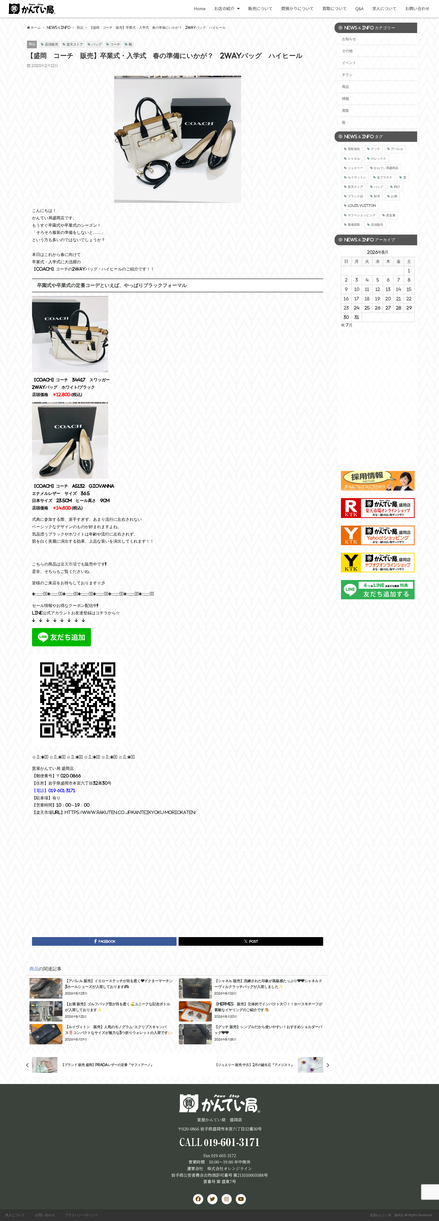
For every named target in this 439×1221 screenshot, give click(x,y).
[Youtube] (241, 1199)
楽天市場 (68, 564)
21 (398, 299)
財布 (377, 196)
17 (356, 299)
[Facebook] (198, 1199)
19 (377, 299)
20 (388, 299)
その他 (347, 51)
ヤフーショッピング (361, 215)
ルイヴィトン (357, 177)
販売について (260, 8)
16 (346, 299)
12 (377, 289)
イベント (349, 63)
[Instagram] (227, 1199)
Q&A (359, 8)
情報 (345, 98)
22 (409, 299)
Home (200, 8)
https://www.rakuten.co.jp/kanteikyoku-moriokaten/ (130, 812)
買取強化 (354, 148)
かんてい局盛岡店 (386, 168)
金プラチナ (384, 177)
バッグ (97, 44)
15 (409, 289)
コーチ (115, 44)
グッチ (375, 148)
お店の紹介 (224, 8)
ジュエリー (355, 168)
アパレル (397, 148)
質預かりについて (297, 8)
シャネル (354, 158)
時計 (397, 186)
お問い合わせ (417, 8)
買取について (334, 8)
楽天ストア (75, 44)
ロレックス (378, 158)
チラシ (347, 75)
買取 (345, 110)
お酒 (394, 196)
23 (346, 308)
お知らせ (349, 39)
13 (388, 289)
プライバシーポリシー (81, 1215)
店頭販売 (51, 44)
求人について (384, 8)
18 (367, 299)
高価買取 (354, 224)
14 (398, 289)
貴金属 (390, 215)
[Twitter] (212, 1199)
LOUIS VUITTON (362, 205)
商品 (32, 44)
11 (367, 289)
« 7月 (347, 325)
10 (356, 289)
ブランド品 (355, 196)
